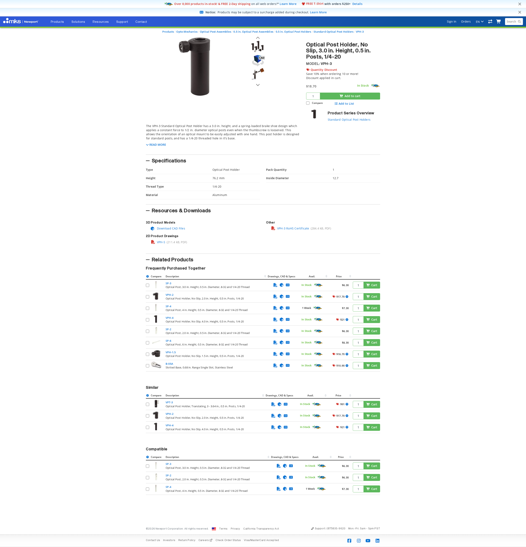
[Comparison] (490, 21)
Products (168, 31)
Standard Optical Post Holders (333, 31)
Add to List (346, 103)
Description (172, 276)
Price (339, 276)
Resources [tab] (100, 22)
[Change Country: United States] (214, 529)
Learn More (288, 4)
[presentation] (263, 273)
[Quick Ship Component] (375, 85)
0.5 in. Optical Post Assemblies (253, 31)
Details (357, 4)
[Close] (519, 4)
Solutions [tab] (78, 22)
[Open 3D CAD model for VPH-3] (258, 60)
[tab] (223, 138)
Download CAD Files (170, 228)
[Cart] (499, 21)
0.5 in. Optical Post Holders (293, 31)
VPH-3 (360, 31)
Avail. (312, 276)
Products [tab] (57, 22)
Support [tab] (122, 22)
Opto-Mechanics (186, 31)
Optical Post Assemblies (215, 31)
